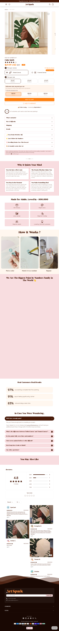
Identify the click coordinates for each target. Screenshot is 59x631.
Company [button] (8, 606)
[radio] (13, 94)
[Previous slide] (6, 462)
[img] (10, 62)
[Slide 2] (29, 159)
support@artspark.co (13, 600)
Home (6, 9)
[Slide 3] (32, 159)
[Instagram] (26, 618)
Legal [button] (7, 610)
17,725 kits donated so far (12, 90)
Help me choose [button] (50, 68)
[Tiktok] (28, 618)
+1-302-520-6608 (12, 598)
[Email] (33, 618)
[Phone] (35, 618)
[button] (6, 4)
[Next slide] (52, 462)
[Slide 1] (27, 159)
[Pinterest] (30, 618)
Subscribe (49, 595)
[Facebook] (23, 618)
